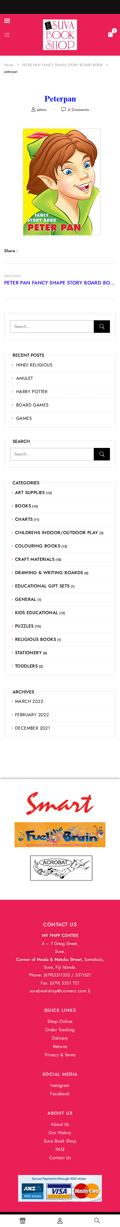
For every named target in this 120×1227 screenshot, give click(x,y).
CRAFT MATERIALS (34, 559)
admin (42, 109)
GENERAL (25, 599)
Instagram (60, 1085)
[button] (110, 34)
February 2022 (32, 715)
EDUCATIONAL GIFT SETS (42, 586)
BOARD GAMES (32, 405)
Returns (60, 1046)
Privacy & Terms (60, 1055)
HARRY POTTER (32, 391)
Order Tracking (60, 1030)
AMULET (24, 378)
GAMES (24, 418)
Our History (60, 1132)
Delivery (60, 1038)
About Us (60, 1124)
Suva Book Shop (60, 1141)
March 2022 (29, 701)
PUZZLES (24, 626)
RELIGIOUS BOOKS (35, 639)
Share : (11, 251)
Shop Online (59, 1021)
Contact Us (60, 1157)
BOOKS (23, 506)
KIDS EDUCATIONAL (36, 612)
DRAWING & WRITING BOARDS (49, 572)
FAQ (60, 1149)
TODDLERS (26, 666)
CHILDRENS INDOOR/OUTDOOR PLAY (56, 532)
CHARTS (24, 519)
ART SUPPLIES (30, 492)
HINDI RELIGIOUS (34, 365)
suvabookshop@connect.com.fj (60, 991)
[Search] (102, 326)
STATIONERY (28, 653)
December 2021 (32, 728)
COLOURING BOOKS (37, 546)
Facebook (59, 1093)
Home (9, 65)
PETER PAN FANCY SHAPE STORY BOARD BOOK (62, 65)
